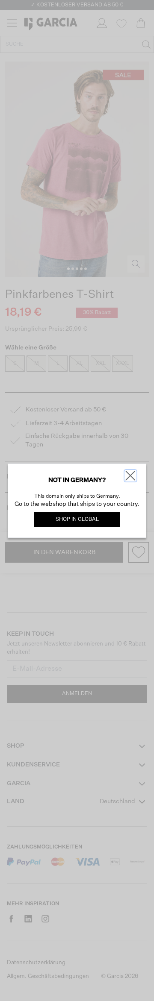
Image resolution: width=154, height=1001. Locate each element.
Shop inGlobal (77, 519)
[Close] (130, 476)
